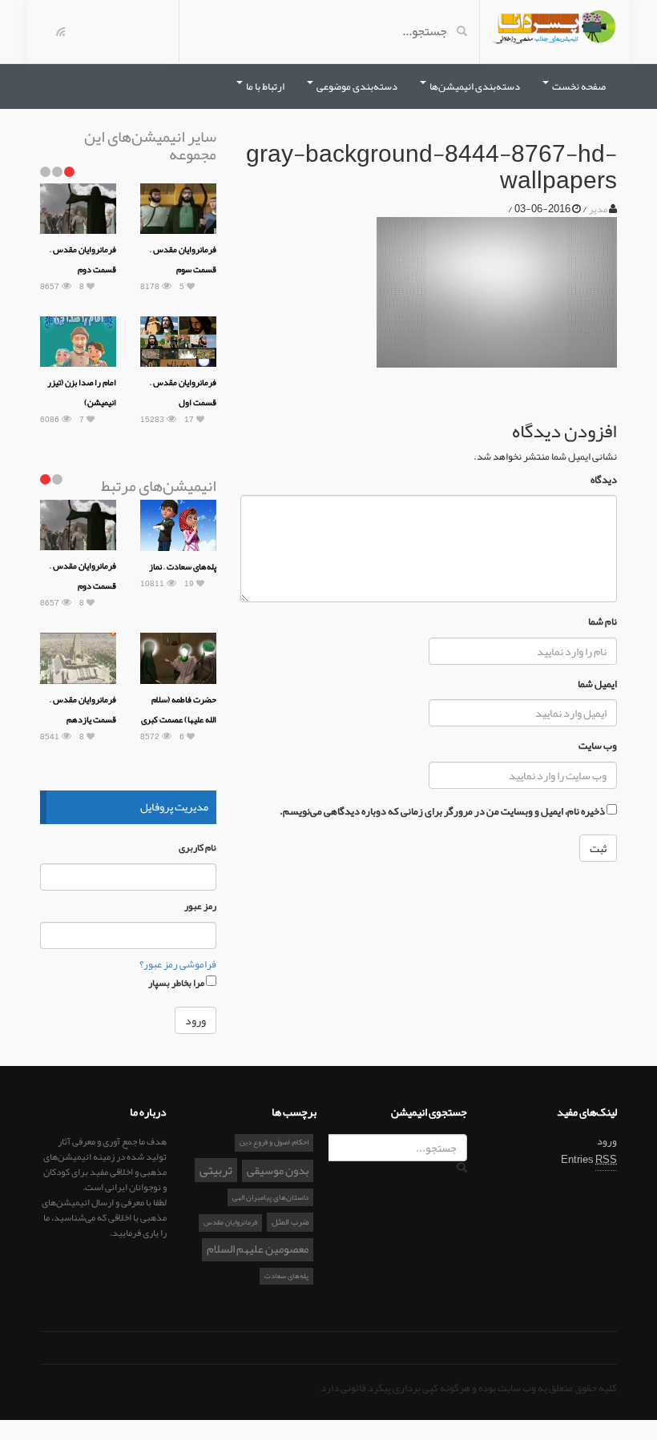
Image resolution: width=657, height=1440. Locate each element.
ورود (607, 1141)
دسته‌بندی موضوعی (356, 86)
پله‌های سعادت (286, 1276)
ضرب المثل (290, 1221)
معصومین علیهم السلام (257, 1249)
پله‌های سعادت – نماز (182, 566)
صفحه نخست (578, 86)
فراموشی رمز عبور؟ (177, 964)
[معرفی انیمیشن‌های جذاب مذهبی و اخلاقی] (554, 30)
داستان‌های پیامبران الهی (270, 1197)
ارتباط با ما (264, 86)
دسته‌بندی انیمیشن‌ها (474, 86)
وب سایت (597, 746)
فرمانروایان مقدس (230, 1222)
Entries (589, 1159)
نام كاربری (197, 847)
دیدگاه (603, 480)
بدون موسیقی (277, 1171)
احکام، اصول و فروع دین (274, 1142)
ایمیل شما (597, 684)
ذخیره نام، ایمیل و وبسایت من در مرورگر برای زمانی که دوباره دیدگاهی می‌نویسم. (442, 811)
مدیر (598, 209)
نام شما (602, 621)
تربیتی (216, 1170)
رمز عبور (200, 906)
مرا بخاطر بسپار (177, 982)
